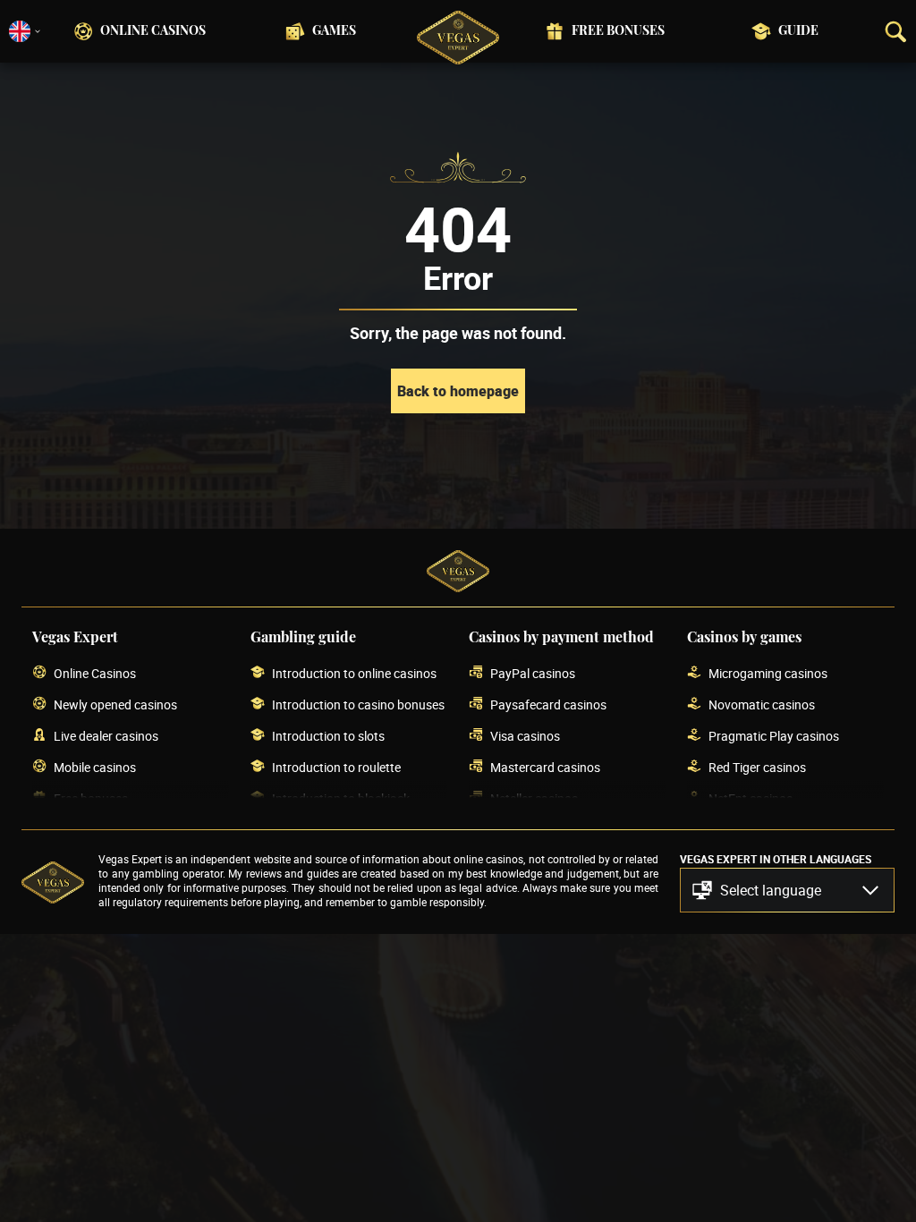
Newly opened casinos (115, 704)
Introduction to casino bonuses (358, 704)
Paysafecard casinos (548, 704)
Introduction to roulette (336, 767)
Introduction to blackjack (341, 798)
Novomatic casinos (761, 704)
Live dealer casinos (106, 735)
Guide (798, 31)
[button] (787, 890)
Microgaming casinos (767, 673)
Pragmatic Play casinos (773, 735)
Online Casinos (153, 31)
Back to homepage (458, 391)
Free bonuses (618, 31)
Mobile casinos (95, 767)
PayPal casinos (532, 673)
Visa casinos (525, 735)
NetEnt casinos (750, 798)
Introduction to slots (328, 735)
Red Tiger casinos (757, 767)
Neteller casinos (534, 798)
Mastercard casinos (545, 767)
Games (334, 31)
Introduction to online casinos (354, 673)
